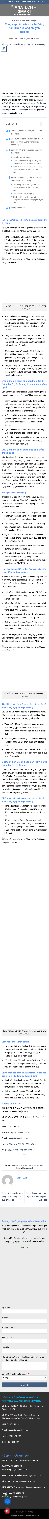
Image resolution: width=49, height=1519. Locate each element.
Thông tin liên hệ (18, 208)
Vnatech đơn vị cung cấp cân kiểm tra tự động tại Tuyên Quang (26, 179)
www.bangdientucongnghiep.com (30, 1487)
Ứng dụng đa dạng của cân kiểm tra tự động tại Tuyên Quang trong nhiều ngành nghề (27, 142)
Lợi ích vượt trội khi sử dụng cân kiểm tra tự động (26, 132)
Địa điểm (6, 1347)
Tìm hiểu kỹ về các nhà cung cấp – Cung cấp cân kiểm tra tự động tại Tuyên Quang (27, 169)
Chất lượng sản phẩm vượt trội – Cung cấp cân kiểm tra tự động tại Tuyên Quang (27, 187)
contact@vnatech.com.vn (18, 1138)
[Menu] (3, 10)
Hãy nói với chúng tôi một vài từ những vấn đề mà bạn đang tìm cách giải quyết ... (23, 1358)
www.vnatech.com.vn (29, 1460)
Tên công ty (8, 1337)
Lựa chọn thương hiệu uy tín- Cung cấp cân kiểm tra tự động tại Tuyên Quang (27, 161)
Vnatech (36, 39)
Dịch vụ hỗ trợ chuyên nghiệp (23, 193)
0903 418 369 (15, 1144)
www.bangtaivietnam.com (24, 1481)
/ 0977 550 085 (29, 1144)
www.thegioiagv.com (32, 1475)
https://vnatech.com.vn (20, 1132)
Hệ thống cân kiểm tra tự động (24, 21)
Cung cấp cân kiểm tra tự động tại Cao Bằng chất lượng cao (36, 1196)
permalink (29, 1168)
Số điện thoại (8, 1328)
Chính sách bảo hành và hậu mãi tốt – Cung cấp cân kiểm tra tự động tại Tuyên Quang (28, 199)
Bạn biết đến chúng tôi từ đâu (15, 1374)
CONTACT (20, 1512)
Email (5, 1318)
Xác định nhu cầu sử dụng (22, 157)
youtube (29, 1512)
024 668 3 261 (11, 1150)
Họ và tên (6, 1308)
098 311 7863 (26, 1150)
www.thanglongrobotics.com (14, 1469)
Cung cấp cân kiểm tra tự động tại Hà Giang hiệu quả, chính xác (12, 1196)
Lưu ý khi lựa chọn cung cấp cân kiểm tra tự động (26, 151)
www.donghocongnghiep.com (15, 1496)
